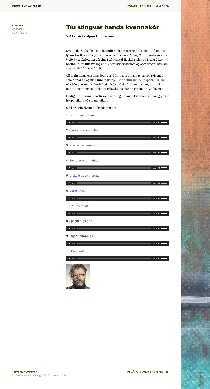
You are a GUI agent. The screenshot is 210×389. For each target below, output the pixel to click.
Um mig (158, 6)
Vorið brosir (77, 191)
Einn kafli (78, 251)
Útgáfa (132, 6)
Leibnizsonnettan (81, 115)
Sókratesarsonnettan (84, 160)
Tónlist (145, 6)
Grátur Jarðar (78, 206)
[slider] (164, 122)
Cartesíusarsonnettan (84, 130)
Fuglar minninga (81, 236)
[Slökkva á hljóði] (159, 122)
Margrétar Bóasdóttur (138, 51)
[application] (117, 122)
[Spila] (69, 122)
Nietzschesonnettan (83, 145)
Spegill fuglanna (80, 221)
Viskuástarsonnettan (84, 175)
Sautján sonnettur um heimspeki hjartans (136, 80)
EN (167, 6)
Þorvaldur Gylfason (26, 6)
